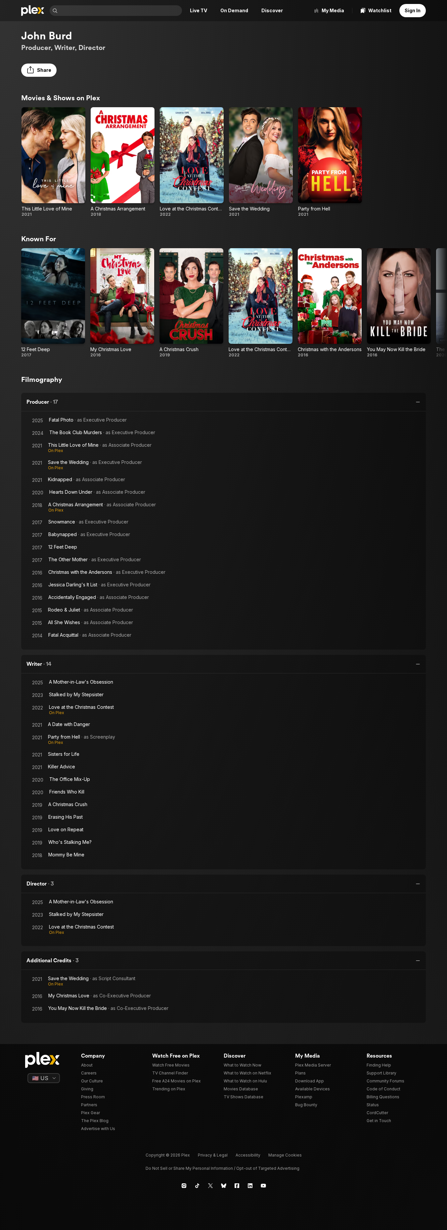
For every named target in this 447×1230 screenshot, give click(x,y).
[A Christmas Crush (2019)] (191, 303)
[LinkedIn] (250, 1185)
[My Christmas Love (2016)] (122, 303)
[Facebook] (237, 1185)
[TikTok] (197, 1185)
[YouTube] (263, 1185)
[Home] (32, 10)
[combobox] (120, 10)
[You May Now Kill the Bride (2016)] (399, 303)
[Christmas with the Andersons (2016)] (330, 303)
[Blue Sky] (223, 1185)
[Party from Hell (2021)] (330, 162)
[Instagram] (184, 1185)
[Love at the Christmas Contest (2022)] (192, 162)
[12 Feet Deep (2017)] (53, 303)
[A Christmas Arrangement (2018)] (123, 162)
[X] (210, 1185)
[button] (39, 70)
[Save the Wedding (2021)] (261, 162)
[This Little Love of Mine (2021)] (53, 162)
